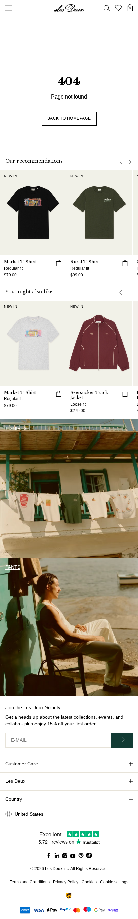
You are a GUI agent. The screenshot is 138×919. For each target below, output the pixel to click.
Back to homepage (69, 118)
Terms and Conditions (30, 882)
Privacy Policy (65, 882)
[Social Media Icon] (49, 855)
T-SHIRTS (16, 428)
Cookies (89, 882)
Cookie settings (114, 882)
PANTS (12, 567)
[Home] (69, 8)
